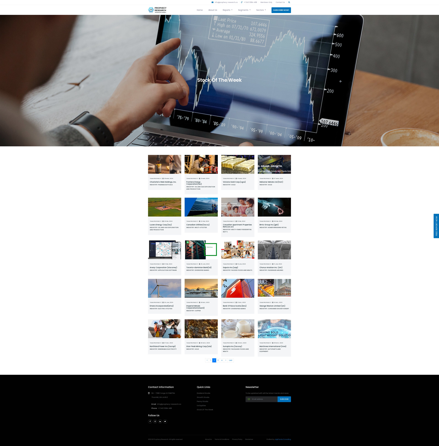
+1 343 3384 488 (250, 2)
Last (230, 360)
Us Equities (201, 405)
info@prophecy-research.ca (226, 2)
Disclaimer (249, 439)
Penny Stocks (202, 401)
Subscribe (284, 399)
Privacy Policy (237, 439)
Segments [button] (243, 10)
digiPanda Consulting (283, 439)
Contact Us (280, 2)
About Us (212, 10)
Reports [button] (227, 10)
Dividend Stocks (203, 393)
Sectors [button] (260, 10)
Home (200, 10)
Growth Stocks (203, 397)
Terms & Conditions (222, 439)
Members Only (266, 2)
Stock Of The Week (205, 409)
